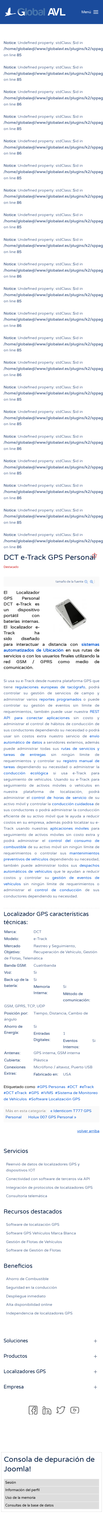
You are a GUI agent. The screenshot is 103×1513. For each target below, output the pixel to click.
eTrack (88, 1086)
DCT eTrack (16, 1092)
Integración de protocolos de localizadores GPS (49, 1187)
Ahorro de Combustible (27, 1278)
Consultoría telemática (26, 1196)
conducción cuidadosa (73, 804)
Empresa (14, 1387)
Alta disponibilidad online (29, 1304)
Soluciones (16, 1341)
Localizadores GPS (25, 1372)
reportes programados (60, 699)
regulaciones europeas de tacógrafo (50, 687)
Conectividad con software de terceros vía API (48, 1179)
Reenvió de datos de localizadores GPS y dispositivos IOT (43, 1167)
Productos (15, 1356)
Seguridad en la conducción (31, 1287)
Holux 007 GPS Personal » (52, 1117)
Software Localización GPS (55, 1099)
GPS (35, 1092)
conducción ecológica (26, 773)
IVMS (48, 1092)
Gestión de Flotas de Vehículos (34, 1241)
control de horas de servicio (59, 797)
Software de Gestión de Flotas (33, 1250)
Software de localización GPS (32, 1224)
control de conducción (58, 890)
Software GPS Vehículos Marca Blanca (41, 1233)
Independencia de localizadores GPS (39, 1313)
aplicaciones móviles (69, 828)
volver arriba (88, 1131)
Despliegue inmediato (26, 1296)
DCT (74, 1086)
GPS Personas (52, 1086)
